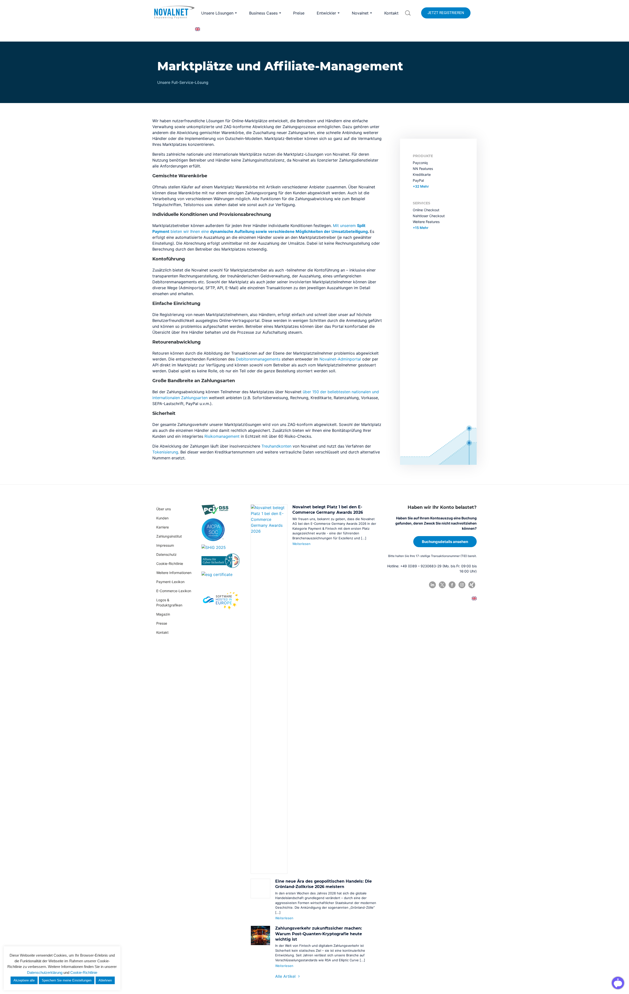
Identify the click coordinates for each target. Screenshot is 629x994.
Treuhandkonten (276, 446)
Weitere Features (426, 222)
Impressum (165, 545)
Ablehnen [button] (105, 980)
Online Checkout (426, 210)
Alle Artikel (285, 976)
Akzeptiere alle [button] (24, 980)
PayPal (418, 180)
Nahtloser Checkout (429, 216)
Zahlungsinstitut (169, 536)
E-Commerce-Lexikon (173, 591)
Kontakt (162, 632)
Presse (161, 623)
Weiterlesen (301, 544)
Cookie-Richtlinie (169, 563)
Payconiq (420, 163)
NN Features (423, 168)
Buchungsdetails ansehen (445, 541)
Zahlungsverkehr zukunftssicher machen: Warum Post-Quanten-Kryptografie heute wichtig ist (318, 934)
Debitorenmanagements (258, 359)
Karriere (162, 527)
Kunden (162, 518)
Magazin (163, 614)
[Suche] (408, 13)
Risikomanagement (222, 436)
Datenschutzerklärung (44, 972)
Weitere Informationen (173, 573)
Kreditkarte (422, 174)
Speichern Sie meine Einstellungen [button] (66, 980)
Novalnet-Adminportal (340, 359)
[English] (197, 29)
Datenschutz (166, 554)
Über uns (163, 509)
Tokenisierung (165, 452)
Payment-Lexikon (170, 582)
